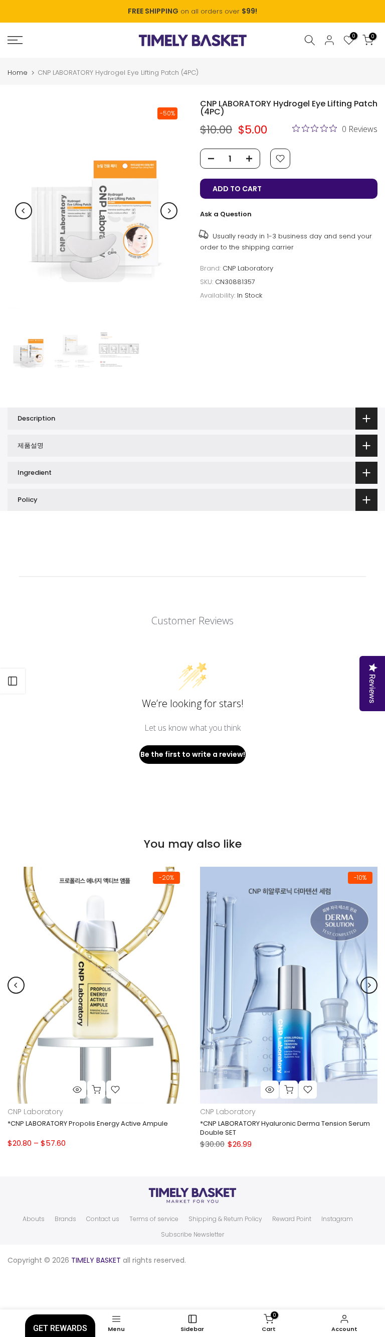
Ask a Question (226, 214)
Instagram (337, 1219)
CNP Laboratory (248, 268)
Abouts (34, 1219)
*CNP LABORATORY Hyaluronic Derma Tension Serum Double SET (285, 1128)
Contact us (102, 1219)
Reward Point (291, 1219)
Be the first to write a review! (192, 754)
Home (18, 72)
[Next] (168, 210)
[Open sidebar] (12, 681)
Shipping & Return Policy (225, 1219)
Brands (65, 1219)
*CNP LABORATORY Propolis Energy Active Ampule (88, 1124)
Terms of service (153, 1219)
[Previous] (23, 210)
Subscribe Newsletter (192, 1235)
